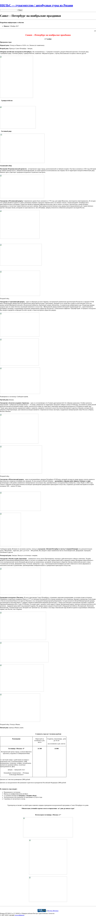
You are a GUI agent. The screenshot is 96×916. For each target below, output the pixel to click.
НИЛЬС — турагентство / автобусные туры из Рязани (36, 5)
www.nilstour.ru (19, 915)
